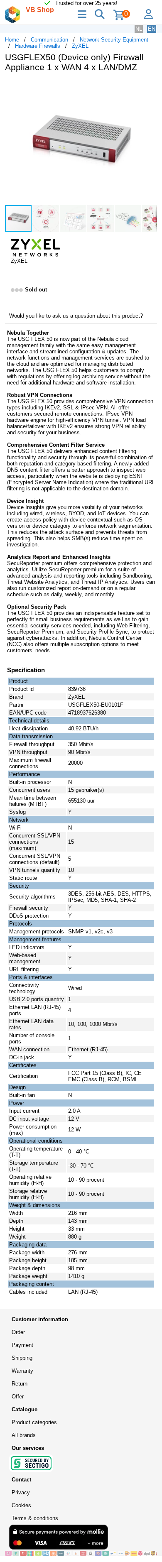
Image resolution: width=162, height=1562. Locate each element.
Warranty (22, 1371)
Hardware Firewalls (37, 46)
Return (19, 1384)
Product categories (34, 1422)
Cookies (21, 1505)
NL (138, 29)
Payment (22, 1345)
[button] (149, 87)
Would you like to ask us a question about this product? (76, 316)
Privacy (21, 1492)
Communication (49, 40)
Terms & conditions (35, 1518)
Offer (18, 1396)
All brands (24, 1435)
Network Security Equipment (114, 40)
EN (151, 29)
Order (18, 1332)
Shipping (22, 1358)
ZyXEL (80, 46)
